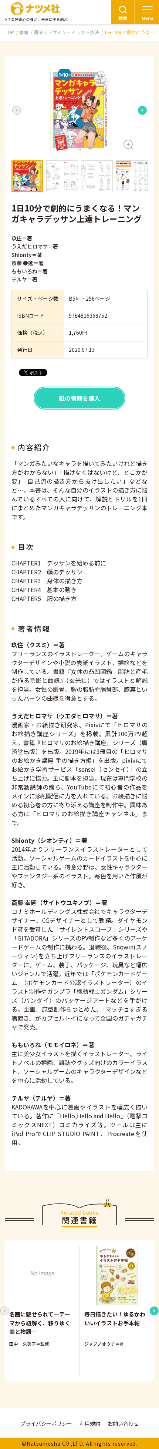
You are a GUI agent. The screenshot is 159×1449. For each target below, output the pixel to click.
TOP (9, 32)
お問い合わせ (123, 1423)
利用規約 (90, 1423)
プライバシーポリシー (46, 1423)
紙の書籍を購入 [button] (79, 398)
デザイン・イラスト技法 (73, 32)
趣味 (38, 32)
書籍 (23, 32)
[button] (79, 110)
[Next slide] (142, 110)
